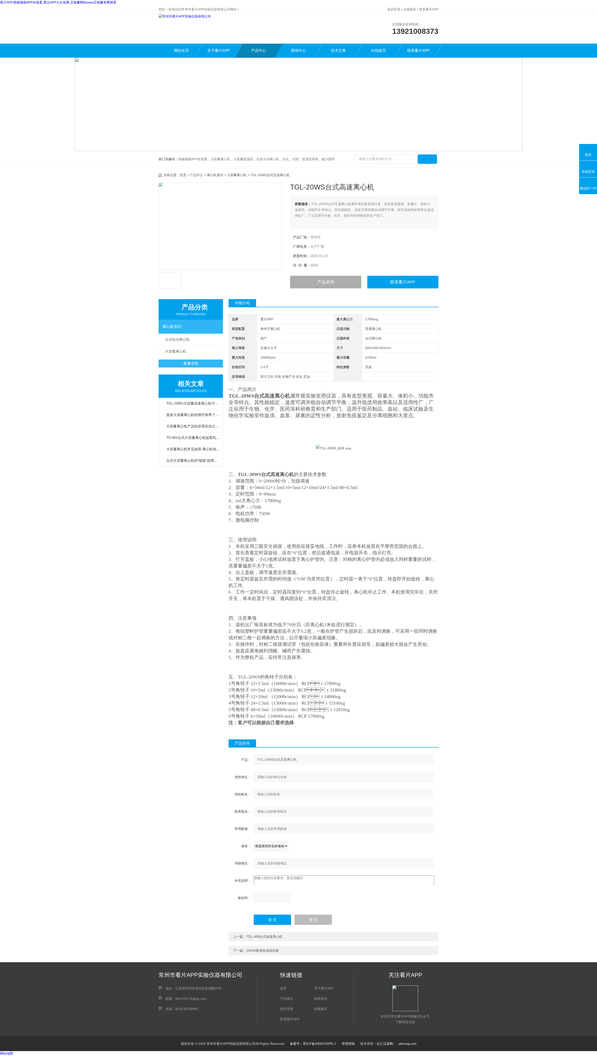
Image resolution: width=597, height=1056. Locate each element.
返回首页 (393, 9)
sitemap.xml (407, 1044)
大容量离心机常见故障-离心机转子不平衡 (193, 449)
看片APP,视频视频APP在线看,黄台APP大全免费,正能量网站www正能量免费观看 (58, 2)
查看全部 (190, 363)
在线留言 (409, 9)
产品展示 (286, 998)
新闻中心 (298, 50)
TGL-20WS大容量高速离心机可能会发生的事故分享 (193, 403)
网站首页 (181, 50)
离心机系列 (215, 175)
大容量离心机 (236, 175)
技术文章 (338, 50)
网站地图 (6, 1053)
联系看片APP (428, 9)
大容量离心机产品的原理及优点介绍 (193, 426)
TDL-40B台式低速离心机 (264, 936)
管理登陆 (348, 1044)
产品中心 (258, 50)
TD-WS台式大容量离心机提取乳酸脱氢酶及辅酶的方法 (193, 438)
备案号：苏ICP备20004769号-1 (313, 1044)
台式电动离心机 (177, 339)
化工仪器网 (385, 1044)
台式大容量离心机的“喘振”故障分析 (193, 460)
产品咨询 (325, 282)
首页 (183, 175)
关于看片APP (218, 50)
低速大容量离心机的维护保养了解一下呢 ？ (193, 415)
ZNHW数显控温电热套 (262, 950)
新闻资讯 (320, 998)
